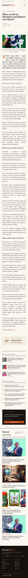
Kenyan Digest (16, 340)
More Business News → (19, 433)
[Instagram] (7, 575)
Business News (10, 11)
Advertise (17, 561)
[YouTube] (10, 575)
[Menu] (24, 5)
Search (4, 568)
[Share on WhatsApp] (21, 25)
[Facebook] (5, 575)
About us (4, 561)
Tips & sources (5, 563)
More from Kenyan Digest (16, 342)
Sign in (24, 1)
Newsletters (17, 563)
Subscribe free (14, 422)
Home (3, 11)
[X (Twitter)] (3, 575)
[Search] (21, 5)
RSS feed (17, 565)
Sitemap (16, 568)
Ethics (3, 565)
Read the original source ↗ (8, 329)
